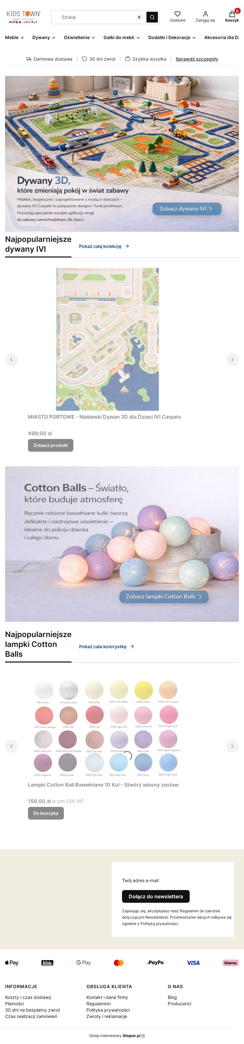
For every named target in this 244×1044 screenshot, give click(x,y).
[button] (152, 17)
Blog (172, 997)
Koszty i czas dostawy (28, 997)
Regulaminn (98, 1003)
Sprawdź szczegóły (197, 59)
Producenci (179, 1003)
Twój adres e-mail (140, 880)
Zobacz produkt (50, 445)
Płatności (14, 1003)
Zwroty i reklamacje (106, 1016)
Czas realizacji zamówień (31, 1016)
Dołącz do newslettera (156, 896)
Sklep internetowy (114, 1035)
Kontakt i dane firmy (107, 997)
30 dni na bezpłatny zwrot (32, 1010)
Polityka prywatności (108, 1010)
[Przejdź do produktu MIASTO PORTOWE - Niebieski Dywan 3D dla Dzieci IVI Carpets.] (107, 339)
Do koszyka (45, 813)
